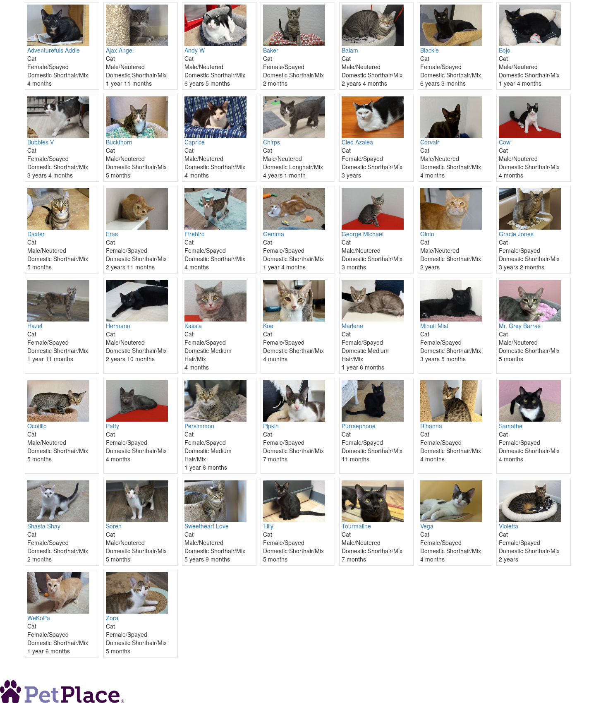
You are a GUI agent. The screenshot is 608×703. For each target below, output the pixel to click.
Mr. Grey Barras (520, 326)
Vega (426, 526)
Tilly (268, 526)
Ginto (427, 234)
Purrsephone (359, 426)
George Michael (362, 234)
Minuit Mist (434, 326)
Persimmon (199, 426)
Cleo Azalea (357, 142)
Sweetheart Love (206, 526)
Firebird (194, 234)
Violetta (508, 526)
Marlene (352, 326)
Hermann (118, 326)
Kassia (193, 326)
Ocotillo (37, 426)
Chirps (271, 142)
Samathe (510, 426)
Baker (270, 50)
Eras (112, 234)
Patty (112, 426)
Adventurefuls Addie (53, 50)
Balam (350, 50)
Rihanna (431, 426)
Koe (268, 326)
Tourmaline (356, 526)
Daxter (36, 234)
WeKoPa (38, 618)
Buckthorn (119, 142)
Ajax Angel (120, 50)
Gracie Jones (516, 234)
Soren (114, 526)
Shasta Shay (43, 526)
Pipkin (271, 426)
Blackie (429, 50)
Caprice (194, 142)
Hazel (34, 326)
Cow (504, 142)
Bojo (504, 50)
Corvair (429, 142)
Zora (112, 618)
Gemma (273, 234)
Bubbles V (40, 142)
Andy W (194, 50)
